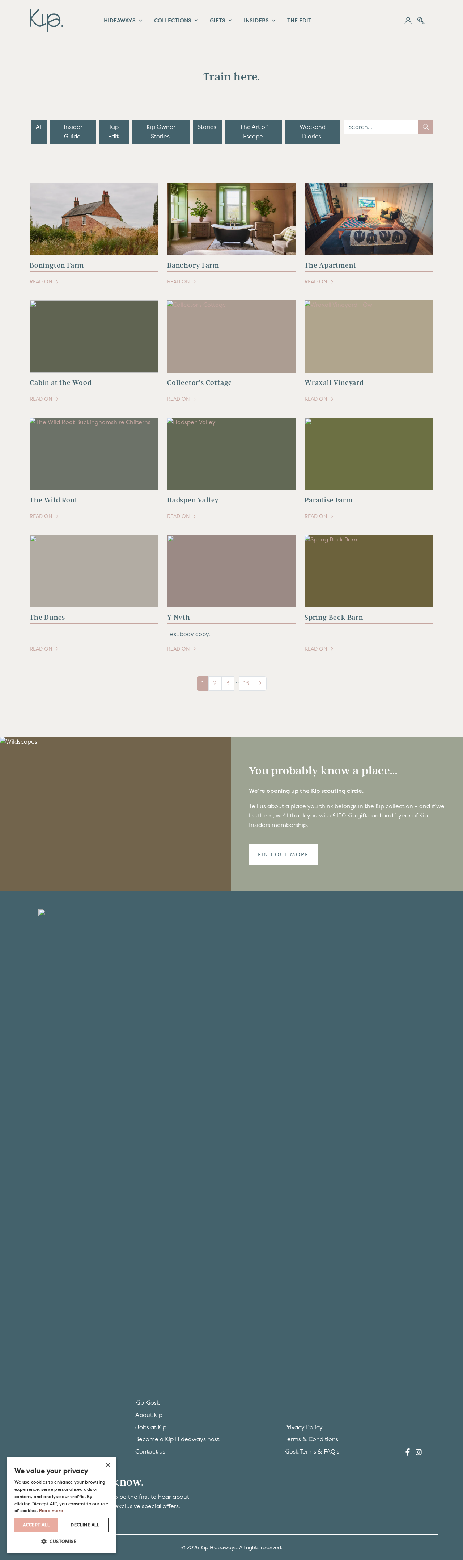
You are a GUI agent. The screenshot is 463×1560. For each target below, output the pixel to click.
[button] (408, 20)
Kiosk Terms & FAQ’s (311, 1451)
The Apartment (330, 265)
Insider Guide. (73, 131)
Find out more (283, 854)
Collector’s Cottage (199, 383)
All (39, 126)
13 (246, 683)
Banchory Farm (193, 265)
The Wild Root (53, 500)
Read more (44, 1510)
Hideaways (119, 20)
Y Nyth (178, 617)
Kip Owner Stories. (160, 131)
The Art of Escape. (253, 131)
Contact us (150, 1451)
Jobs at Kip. (151, 1427)
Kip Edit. (114, 131)
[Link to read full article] (94, 219)
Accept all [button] (36, 1524)
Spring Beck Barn (334, 617)
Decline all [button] (85, 1524)
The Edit (301, 20)
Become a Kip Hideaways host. (178, 1439)
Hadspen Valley (193, 500)
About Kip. (149, 1414)
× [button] (107, 1465)
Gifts (218, 20)
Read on (50, 282)
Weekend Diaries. (313, 131)
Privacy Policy (303, 1427)
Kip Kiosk (147, 1402)
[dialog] (61, 1505)
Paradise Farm (328, 500)
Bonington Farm (57, 265)
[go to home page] (46, 19)
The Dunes (47, 617)
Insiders (258, 20)
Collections (173, 20)
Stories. (207, 126)
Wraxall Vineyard (334, 383)
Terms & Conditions (311, 1439)
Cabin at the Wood (61, 383)
